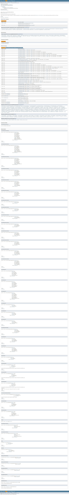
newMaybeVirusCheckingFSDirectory (6, 110)
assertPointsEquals (17, 106)
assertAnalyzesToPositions (21, 59)
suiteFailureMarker (51, 35)
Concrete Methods (20, 47)
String (27, 53)
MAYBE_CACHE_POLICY (36, 35)
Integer (47, 69)
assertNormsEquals (12, 106)
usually (2, 112)
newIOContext (22, 109)
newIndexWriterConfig (4, 109)
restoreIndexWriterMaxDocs (24, 111)
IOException (16, 152)
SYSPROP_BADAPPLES (62, 35)
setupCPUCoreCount (52, 111)
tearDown (65, 111)
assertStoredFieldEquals (47, 106)
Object (15, 118)
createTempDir (63, 107)
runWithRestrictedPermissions (37, 111)
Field (5, 493)
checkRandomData (20, 84)
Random (23, 84)
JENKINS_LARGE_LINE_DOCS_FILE (25, 35)
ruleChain (46, 35)
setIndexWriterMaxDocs (44, 111)
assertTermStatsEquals (18, 107)
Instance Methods (13, 47)
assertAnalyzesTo (20, 53)
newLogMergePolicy (30, 109)
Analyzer (24, 53)
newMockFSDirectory (38, 110)
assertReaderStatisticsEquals (40, 106)
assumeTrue (41, 107)
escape (19, 92)
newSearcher (49, 110)
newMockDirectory (22, 110)
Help (14, 491)
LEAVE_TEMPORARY (31, 35)
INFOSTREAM (18, 35)
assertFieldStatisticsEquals (5, 106)
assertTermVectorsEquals (25, 107)
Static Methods (8, 47)
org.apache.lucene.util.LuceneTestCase (8, 7)
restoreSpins (30, 111)
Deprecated (11, 491)
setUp (48, 111)
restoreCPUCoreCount (17, 111)
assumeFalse (32, 107)
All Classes (15, 492)
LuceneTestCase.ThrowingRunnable (38, 29)
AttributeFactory (7, 482)
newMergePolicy (13, 110)
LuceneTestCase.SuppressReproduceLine (6, 29)
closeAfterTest (56, 107)
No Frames (11, 492)
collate (59, 107)
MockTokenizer (8, 93)
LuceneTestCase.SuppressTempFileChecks (28, 29)
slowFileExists (61, 111)
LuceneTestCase (26, 27)
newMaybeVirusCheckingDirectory (60, 109)
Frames (8, 492)
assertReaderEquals (32, 106)
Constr (7, 493)
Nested (3, 493)
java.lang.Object (3, 6)
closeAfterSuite (51, 107)
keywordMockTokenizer (21, 93)
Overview (1, 491)
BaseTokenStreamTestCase (5, 43)
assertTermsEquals (3, 107)
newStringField (61, 110)
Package (4, 491)
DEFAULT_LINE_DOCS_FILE (13, 35)
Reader (25, 93)
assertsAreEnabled (3, 35)
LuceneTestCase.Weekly (47, 29)
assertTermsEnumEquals (62, 106)
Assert (15, 114)
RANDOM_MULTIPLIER (42, 35)
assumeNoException (37, 107)
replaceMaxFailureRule (4, 111)
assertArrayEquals (3, 115)
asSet (29, 107)
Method (9, 493)
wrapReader (8, 112)
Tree (9, 491)
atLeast (45, 107)
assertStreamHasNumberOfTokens (22, 60)
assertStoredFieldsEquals (54, 106)
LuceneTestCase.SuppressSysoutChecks (17, 29)
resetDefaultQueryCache (11, 111)
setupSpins (56, 111)
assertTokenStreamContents (21, 62)
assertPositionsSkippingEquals (25, 106)
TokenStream (28, 60)
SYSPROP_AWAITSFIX (56, 35)
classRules (8, 35)
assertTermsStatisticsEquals (11, 107)
